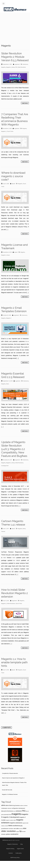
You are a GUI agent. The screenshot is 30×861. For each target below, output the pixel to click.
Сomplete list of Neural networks (10, 773)
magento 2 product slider (11, 820)
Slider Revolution (22, 67)
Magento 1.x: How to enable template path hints (14, 662)
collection (9, 808)
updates (8, 834)
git (28, 811)
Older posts (7, 727)
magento (16, 814)
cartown (21, 805)
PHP (16, 67)
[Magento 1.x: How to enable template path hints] (15, 683)
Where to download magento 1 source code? (13, 176)
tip (20, 831)
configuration (15, 808)
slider (24, 828)
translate (24, 831)
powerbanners (4, 828)
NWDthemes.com (6, 840)
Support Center (20, 848)
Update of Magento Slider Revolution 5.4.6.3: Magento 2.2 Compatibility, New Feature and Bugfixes (14, 449)
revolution (11, 828)
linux (10, 814)
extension (19, 811)
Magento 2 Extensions (12, 844)
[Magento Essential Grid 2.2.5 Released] (15, 394)
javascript (6, 814)
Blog (21, 844)
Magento (3, 67)
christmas (25, 805)
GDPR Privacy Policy (15, 857)
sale (15, 828)
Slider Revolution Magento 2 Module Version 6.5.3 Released (15, 57)
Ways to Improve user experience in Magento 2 (13, 778)
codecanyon (4, 808)
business (17, 805)
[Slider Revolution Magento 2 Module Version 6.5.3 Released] (15, 78)
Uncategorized (4, 465)
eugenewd (17, 64)
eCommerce (9, 811)
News (13, 67)
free (26, 811)
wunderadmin (14, 834)
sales (17, 828)
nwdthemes (16, 825)
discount (3, 811)
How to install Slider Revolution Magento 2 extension (14, 593)
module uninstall (4, 825)
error (14, 811)
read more (25, 103)
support (17, 831)
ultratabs (3, 834)
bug (14, 805)
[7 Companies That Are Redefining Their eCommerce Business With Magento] (15, 142)
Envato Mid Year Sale (7, 789)
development (21, 808)
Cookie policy (19, 853)
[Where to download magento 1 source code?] (15, 197)
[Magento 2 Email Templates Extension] (15, 329)
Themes (3, 531)
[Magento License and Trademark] (15, 265)
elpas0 (13, 183)
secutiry (20, 828)
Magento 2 (8, 67)
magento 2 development (11, 817)
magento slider (25, 823)
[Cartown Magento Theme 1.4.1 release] (15, 542)
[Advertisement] (15, 29)
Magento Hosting (10, 848)
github (2, 814)
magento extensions (15, 823)
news (10, 826)
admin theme (9, 805)
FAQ (23, 811)
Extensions (25, 64)
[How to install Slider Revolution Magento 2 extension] (15, 614)
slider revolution (8, 831)
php (21, 825)
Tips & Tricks (10, 131)
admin (3, 805)
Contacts (10, 853)
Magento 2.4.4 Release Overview (10, 794)
